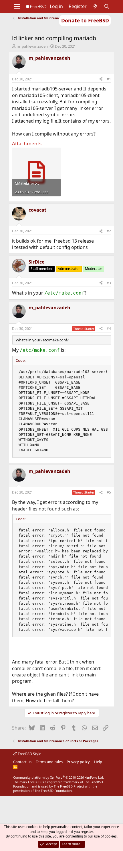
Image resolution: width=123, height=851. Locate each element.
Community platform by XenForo (58, 777)
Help (98, 761)
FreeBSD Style (29, 753)
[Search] (107, 6)
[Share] (101, 79)
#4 (109, 328)
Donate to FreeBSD (85, 20)
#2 (109, 231)
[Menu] (17, 6)
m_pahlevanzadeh (32, 46)
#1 (109, 79)
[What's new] (95, 6)
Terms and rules (49, 761)
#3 (109, 283)
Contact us (22, 761)
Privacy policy (78, 761)
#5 (109, 492)
